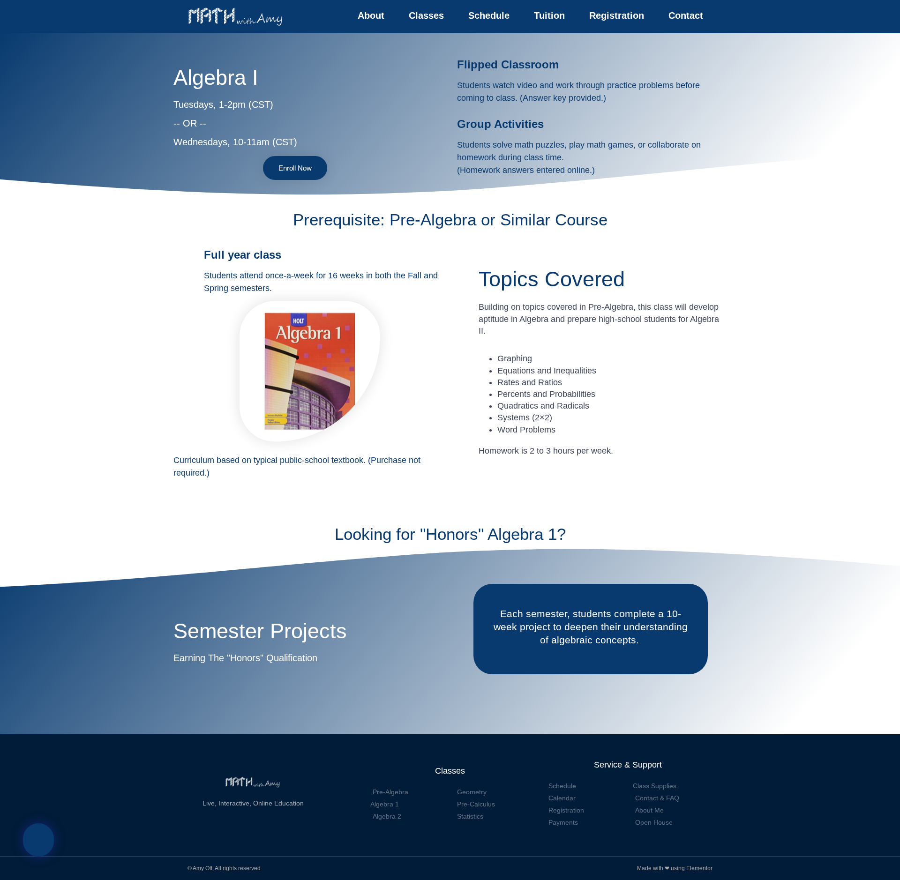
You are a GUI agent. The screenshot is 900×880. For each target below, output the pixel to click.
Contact (685, 15)
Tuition (549, 15)
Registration (616, 15)
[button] (38, 840)
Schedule (489, 15)
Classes (426, 15)
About (371, 15)
